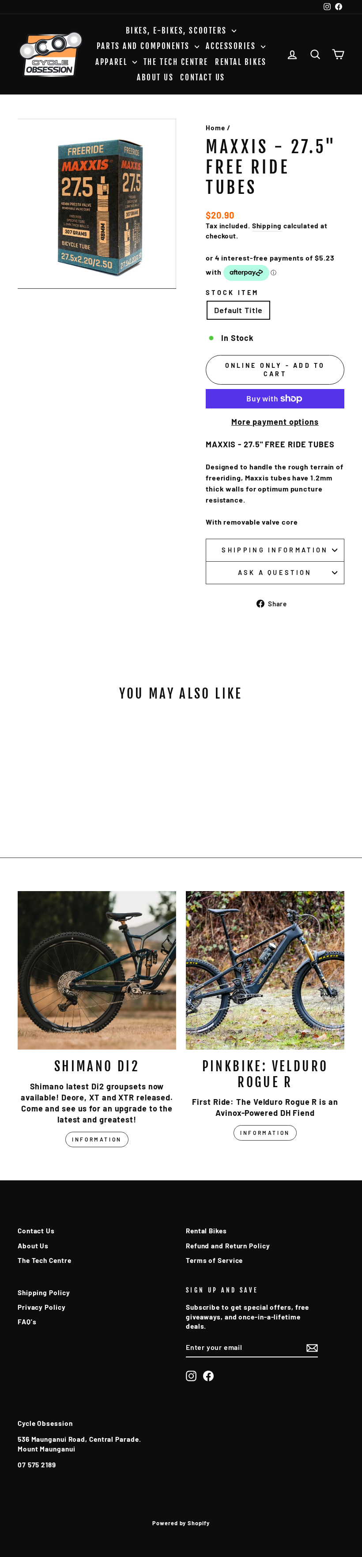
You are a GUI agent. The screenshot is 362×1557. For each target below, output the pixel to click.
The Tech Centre (175, 62)
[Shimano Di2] (97, 970)
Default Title (238, 310)
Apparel (112, 62)
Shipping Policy (44, 1292)
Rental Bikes (241, 62)
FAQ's (27, 1322)
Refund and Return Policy (228, 1246)
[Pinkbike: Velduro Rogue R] (265, 970)
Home (215, 128)
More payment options (275, 422)
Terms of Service (214, 1260)
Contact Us (202, 77)
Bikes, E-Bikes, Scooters (178, 30)
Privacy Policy (42, 1307)
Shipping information (275, 550)
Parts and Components (145, 46)
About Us (155, 77)
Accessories (232, 46)
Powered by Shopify (180, 1523)
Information (97, 1139)
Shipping (267, 226)
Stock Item (232, 292)
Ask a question (275, 572)
